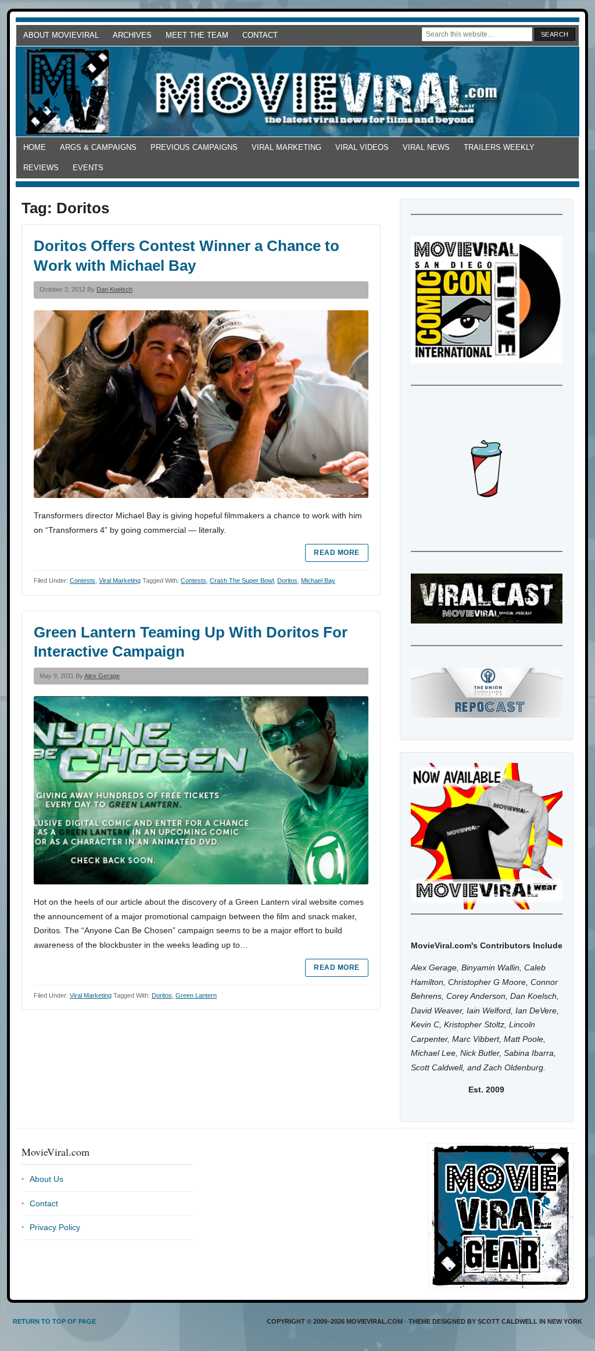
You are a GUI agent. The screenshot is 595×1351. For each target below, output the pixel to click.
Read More (336, 553)
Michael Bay (318, 580)
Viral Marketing (286, 147)
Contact (260, 35)
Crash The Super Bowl (242, 580)
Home (34, 147)
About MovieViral (61, 35)
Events (88, 167)
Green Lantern (196, 995)
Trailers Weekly (499, 147)
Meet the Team (197, 35)
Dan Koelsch (114, 289)
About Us (46, 1179)
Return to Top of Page (54, 1321)
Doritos (287, 580)
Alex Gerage (102, 675)
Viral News (426, 147)
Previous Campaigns (194, 147)
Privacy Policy (55, 1227)
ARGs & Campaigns (98, 147)
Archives (132, 35)
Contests (82, 580)
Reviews (41, 167)
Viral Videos (362, 147)
